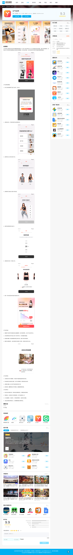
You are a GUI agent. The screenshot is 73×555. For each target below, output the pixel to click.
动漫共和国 (59, 113)
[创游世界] (54, 135)
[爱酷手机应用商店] (54, 120)
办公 (55, 28)
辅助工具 (66, 28)
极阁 (58, 71)
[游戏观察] (7, 2)
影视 (61, 31)
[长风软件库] (54, 109)
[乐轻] (6, 461)
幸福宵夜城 (34, 465)
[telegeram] (54, 78)
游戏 (22, 2)
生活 (61, 25)
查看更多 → (46, 473)
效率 (67, 31)
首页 (17, 2)
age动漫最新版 (60, 128)
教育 (55, 31)
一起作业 (59, 97)
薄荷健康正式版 (35, 454)
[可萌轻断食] (6, 456)
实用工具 (55, 25)
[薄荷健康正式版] (29, 456)
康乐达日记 (11, 465)
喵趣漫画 (59, 86)
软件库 (34, 2)
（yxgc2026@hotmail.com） (46, 550)
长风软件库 (59, 108)
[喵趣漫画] (54, 88)
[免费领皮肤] (54, 62)
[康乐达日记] (6, 467)
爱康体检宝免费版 (35, 460)
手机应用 (8, 6)
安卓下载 (17, 16)
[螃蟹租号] (54, 93)
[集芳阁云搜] (54, 83)
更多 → (47, 413)
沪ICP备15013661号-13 (46, 552)
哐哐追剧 (59, 123)
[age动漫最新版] (54, 130)
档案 (56, 2)
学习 (67, 25)
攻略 (40, 2)
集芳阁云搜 (59, 81)
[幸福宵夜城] (29, 467)
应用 (28, 2)
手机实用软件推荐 (61, 28)
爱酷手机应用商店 (61, 118)
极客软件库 (59, 66)
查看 (23, 455)
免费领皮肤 (59, 61)
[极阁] (54, 73)
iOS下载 (26, 16)
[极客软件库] (54, 67)
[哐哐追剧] (54, 125)
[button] (3, 32)
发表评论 (44, 542)
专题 (45, 2)
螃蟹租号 (59, 92)
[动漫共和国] (54, 115)
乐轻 (9, 460)
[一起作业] (54, 98)
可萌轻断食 (11, 454)
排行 (51, 2)
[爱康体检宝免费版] (29, 461)
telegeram (59, 76)
